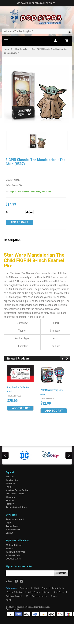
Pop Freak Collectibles (21, 607)
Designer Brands (39, 596)
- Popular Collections (15, 592)
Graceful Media (12, 609)
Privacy (10, 504)
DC (27, 596)
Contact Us (12, 480)
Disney (54, 596)
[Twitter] (21, 581)
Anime (47, 592)
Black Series (59, 592)
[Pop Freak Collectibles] (37, 17)
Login (8, 523)
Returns (10, 500)
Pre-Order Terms (15, 493)
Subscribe (61, 573)
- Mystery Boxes (40, 588)
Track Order (12, 526)
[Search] (70, 32)
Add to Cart (19, 222)
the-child (46, 192)
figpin (13, 192)
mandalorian (23, 192)
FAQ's (8, 487)
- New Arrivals (20, 49)
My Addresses (13, 529)
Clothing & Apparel (14, 596)
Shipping (10, 497)
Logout (9, 533)
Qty (7, 212)
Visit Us (9, 476)
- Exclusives (24, 588)
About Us (10, 483)
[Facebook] (16, 581)
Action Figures (34, 592)
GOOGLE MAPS (13, 559)
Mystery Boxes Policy (17, 490)
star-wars (36, 192)
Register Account (15, 519)
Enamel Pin (17, 185)
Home (6, 49)
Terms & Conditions (16, 507)
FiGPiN (17, 180)
